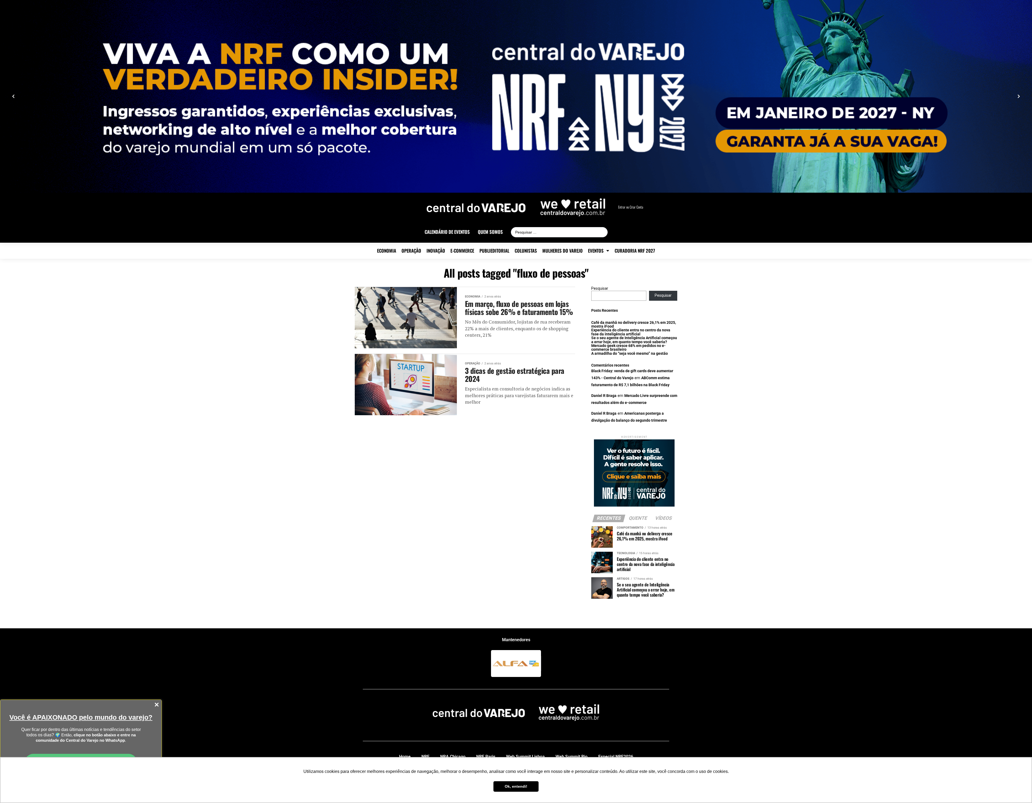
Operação (411, 250)
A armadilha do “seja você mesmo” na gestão (629, 353)
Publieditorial (494, 250)
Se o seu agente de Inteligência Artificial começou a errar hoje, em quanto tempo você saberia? (634, 340)
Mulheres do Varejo (562, 250)
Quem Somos (490, 232)
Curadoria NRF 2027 (635, 250)
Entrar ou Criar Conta (630, 207)
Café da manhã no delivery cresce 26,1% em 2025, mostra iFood (633, 324)
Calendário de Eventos (447, 232)
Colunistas (526, 250)
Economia (386, 250)
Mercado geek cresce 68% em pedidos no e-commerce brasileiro (628, 347)
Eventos (596, 250)
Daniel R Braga (604, 395)
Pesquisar (599, 288)
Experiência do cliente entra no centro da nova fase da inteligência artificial (630, 332)
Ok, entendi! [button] (516, 786)
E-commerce (462, 250)
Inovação (436, 250)
